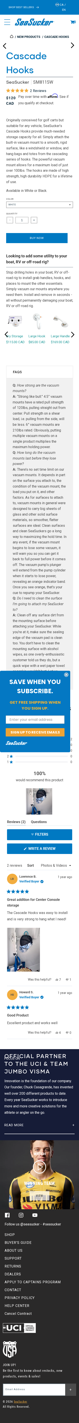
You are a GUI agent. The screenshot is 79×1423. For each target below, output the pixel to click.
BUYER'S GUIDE (18, 1243)
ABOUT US (14, 1250)
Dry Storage (14, 336)
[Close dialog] (66, 674)
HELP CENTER (17, 1306)
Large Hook (37, 336)
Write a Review (49, 850)
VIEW (39, 1196)
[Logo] (34, 22)
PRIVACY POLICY (20, 1298)
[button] (72, 22)
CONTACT (13, 1290)
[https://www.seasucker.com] (12, 37)
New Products (28, 37)
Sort (31, 865)
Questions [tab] (39, 823)
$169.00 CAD (60, 342)
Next (72, 44)
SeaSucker (17, 82)
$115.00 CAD (15, 342)
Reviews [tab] (16, 823)
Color (10, 199)
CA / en (62, 7)
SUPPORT (13, 1258)
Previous (4, 44)
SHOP (10, 1235)
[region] (39, 801)
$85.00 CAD (37, 342)
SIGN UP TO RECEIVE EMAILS (35, 732)
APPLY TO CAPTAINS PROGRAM (33, 1282)
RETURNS (13, 1266)
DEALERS (13, 1274)
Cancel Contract (18, 1314)
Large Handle (60, 336)
